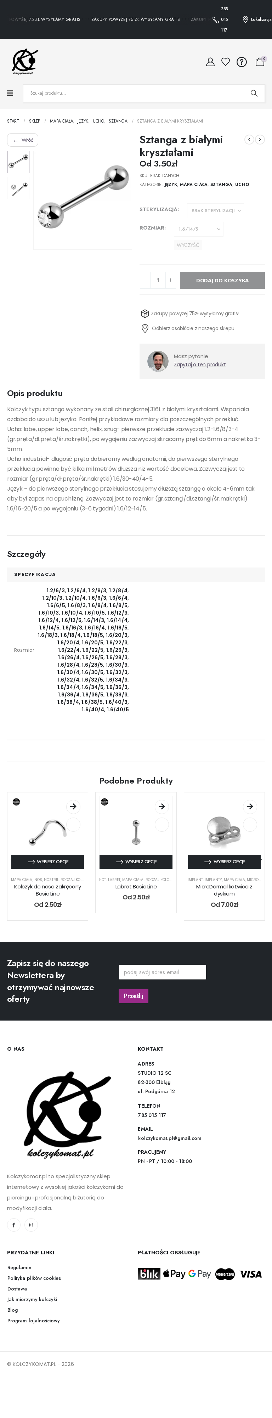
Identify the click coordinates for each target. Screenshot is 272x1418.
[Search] (254, 93)
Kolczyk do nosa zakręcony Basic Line (47, 903)
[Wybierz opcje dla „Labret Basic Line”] (162, 820)
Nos (38, 892)
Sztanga (221, 184)
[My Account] (210, 62)
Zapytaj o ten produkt (200, 377)
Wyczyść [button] (188, 245)
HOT (102, 892)
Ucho (242, 184)
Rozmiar (152, 228)
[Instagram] (31, 1237)
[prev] (249, 140)
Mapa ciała (194, 184)
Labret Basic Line (136, 899)
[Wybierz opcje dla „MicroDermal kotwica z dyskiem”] (250, 820)
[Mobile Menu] (10, 93)
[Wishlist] (226, 62)
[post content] (47, 845)
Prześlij (133, 1008)
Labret (114, 892)
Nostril (51, 892)
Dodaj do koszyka (222, 292)
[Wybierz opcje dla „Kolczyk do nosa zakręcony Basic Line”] (73, 820)
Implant (195, 892)
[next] (260, 140)
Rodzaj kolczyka (77, 892)
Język (171, 184)
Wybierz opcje (52, 874)
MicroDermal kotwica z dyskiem (224, 903)
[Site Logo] (23, 62)
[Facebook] (14, 1237)
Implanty (213, 892)
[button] (41, 200)
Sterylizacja (158, 209)
